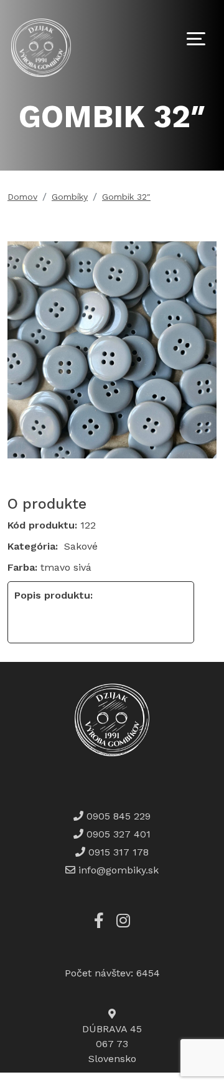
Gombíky (70, 197)
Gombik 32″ (126, 197)
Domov (22, 197)
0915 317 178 (117, 852)
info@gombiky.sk (118, 870)
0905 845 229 (117, 816)
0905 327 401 (117, 834)
